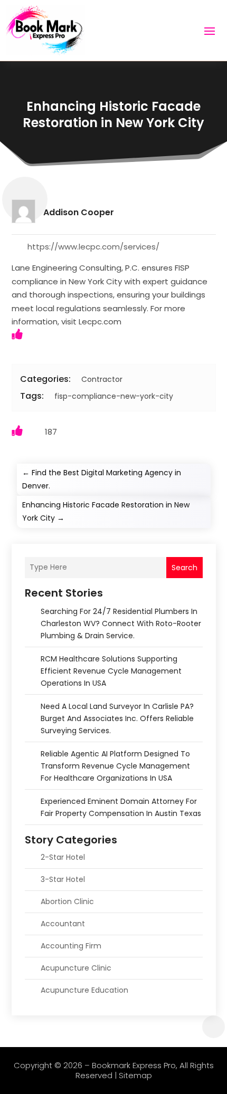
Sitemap (135, 1075)
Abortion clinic (67, 901)
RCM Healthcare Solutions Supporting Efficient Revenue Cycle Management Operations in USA (111, 671)
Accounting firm (71, 946)
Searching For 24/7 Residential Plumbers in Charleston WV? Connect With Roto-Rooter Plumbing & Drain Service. (121, 623)
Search (184, 567)
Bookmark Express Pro (134, 1065)
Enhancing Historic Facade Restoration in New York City (113, 114)
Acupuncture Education (84, 990)
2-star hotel (63, 857)
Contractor (101, 379)
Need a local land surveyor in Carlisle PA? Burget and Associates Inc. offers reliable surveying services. (117, 718)
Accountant (63, 923)
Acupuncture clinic (76, 968)
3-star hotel (63, 879)
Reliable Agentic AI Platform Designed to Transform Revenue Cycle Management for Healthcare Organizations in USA (115, 765)
